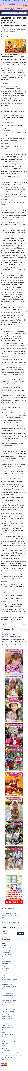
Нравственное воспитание (9, 1041)
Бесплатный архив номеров (10, 638)
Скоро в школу (6, 961)
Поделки (4, 945)
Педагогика (5, 966)
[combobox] (9, 933)
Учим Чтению (6, 1025)
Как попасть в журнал (8, 911)
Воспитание (5, 968)
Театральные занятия (8, 1007)
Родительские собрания (9, 1057)
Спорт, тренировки (7, 972)
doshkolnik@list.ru (12, 643)
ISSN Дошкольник (7, 917)
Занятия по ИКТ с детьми (9, 986)
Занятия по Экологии (8, 991)
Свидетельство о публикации (10, 922)
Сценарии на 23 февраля (9, 979)
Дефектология (6, 1050)
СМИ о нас (5, 1059)
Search (4, 931)
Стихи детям (6, 952)
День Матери (6, 1014)
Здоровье (5, 970)
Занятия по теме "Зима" (9, 998)
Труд (3, 1030)
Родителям (5, 975)
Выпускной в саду (7, 1018)
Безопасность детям (8, 1039)
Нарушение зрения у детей (10, 1052)
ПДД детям (5, 1043)
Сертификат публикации (9, 913)
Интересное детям (7, 950)
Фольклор (5, 1020)
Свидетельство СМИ (8, 920)
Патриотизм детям (7, 1036)
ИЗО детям (5, 1046)
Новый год (5, 977)
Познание (5, 1023)
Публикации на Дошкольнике (10, 915)
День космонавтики (8, 1011)
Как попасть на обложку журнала (12, 636)
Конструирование (7, 1032)
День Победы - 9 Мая (8, 1009)
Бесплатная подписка (8, 632)
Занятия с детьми (7, 988)
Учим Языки (5, 956)
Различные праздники (8, 984)
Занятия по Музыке (7, 993)
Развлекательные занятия (9, 1004)
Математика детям (7, 1034)
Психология (5, 963)
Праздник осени (7, 1016)
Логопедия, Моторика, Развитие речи (13, 1055)
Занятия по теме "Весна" (9, 1000)
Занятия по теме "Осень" (9, 995)
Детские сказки (6, 947)
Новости (4, 959)
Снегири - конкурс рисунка (10, 908)
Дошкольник (6, 943)
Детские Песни (6, 954)
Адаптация (5, 1048)
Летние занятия (6, 1002)
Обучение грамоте (7, 1027)
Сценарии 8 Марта (7, 982)
